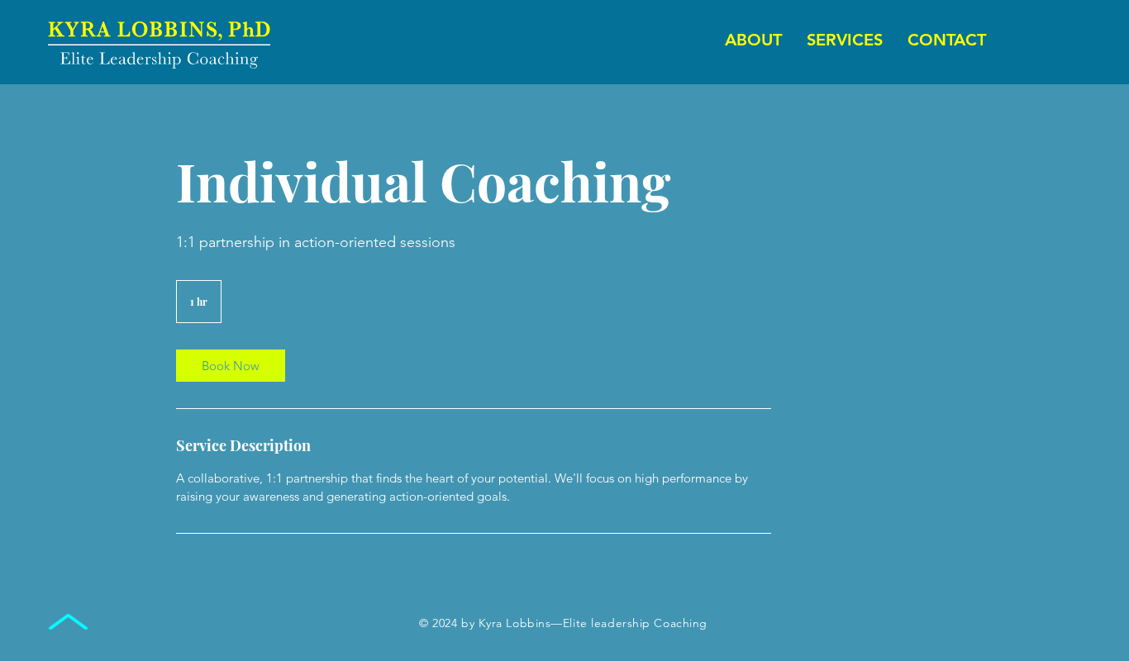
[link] (230, 366)
